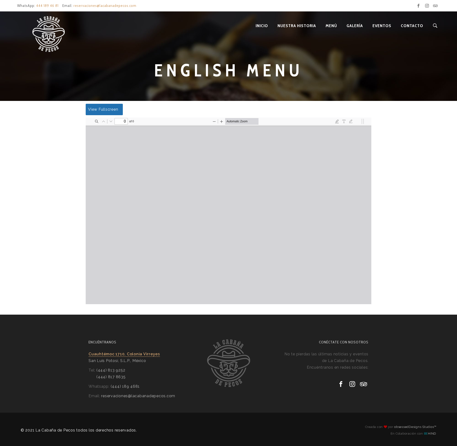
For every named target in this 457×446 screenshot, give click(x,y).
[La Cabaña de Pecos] (33, 25)
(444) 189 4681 (125, 386)
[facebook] (418, 6)
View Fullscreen (103, 109)
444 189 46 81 (47, 5)
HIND (430, 433)
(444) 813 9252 (110, 370)
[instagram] (427, 6)
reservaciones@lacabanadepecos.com (105, 5)
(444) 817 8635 (111, 377)
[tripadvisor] (435, 6)
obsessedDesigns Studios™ (415, 427)
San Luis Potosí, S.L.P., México (117, 360)
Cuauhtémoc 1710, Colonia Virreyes (124, 354)
